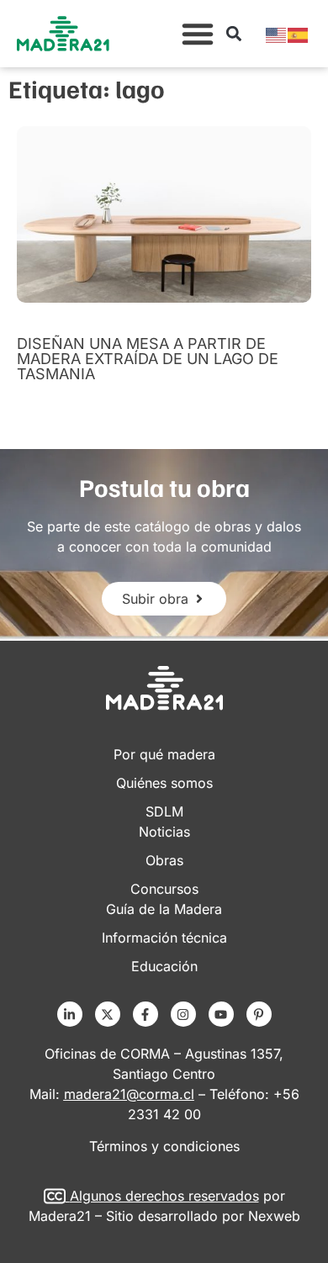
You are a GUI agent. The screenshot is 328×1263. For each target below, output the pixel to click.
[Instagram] (183, 1014)
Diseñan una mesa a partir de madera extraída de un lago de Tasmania (147, 359)
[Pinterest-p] (259, 1014)
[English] (277, 33)
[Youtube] (221, 1014)
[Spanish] (298, 33)
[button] (197, 33)
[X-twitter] (107, 1014)
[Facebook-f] (145, 1014)
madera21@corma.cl (129, 1094)
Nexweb (274, 1216)
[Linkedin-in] (69, 1014)
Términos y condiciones (164, 1146)
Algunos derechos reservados (164, 1195)
